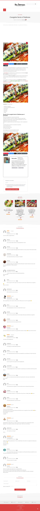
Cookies (21, 506)
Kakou (8, 279)
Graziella (8, 406)
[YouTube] (25, 172)
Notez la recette (6, 486)
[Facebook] (13, 172)
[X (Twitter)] (16, 172)
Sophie (8, 397)
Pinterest (34, 502)
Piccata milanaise (8, 210)
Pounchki (8, 327)
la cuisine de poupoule (11, 270)
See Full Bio (22, 165)
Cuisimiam (8, 390)
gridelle (8, 239)
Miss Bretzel (9, 253)
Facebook (21, 502)
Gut (7, 419)
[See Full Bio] (25, 166)
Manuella (23, 19)
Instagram (6, 502)
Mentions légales (20, 505)
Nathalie (8, 246)
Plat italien (20, 14)
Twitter (27, 502)
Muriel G (8, 350)
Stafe (22, 509)
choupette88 (9, 365)
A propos (20, 507)
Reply (17, 233)
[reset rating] (9, 486)
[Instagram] (19, 172)
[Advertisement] (20, 34)
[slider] (8, 214)
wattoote (8, 358)
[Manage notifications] (37, 509)
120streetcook (9, 297)
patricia (8, 232)
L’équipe (21, 508)
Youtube (14, 502)
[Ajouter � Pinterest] (27, 43)
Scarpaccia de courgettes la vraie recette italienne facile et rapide (20, 212)
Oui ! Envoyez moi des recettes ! (12, 189)
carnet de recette (10, 336)
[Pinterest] (22, 172)
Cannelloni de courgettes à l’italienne (31, 211)
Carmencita (9, 343)
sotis (8, 383)
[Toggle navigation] (4, 10)
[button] (35, 4)
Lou (7, 457)
